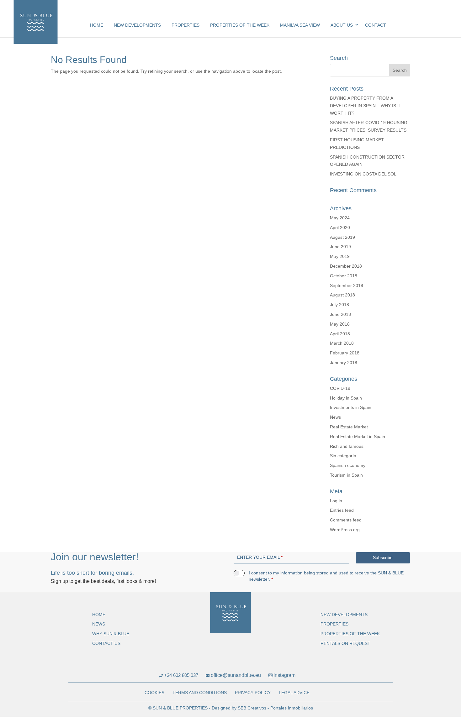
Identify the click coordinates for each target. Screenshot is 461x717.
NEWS (98, 623)
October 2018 (343, 275)
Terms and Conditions (199, 692)
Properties (185, 25)
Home (96, 25)
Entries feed (342, 510)
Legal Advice (294, 692)
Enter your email (260, 557)
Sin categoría (343, 455)
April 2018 (340, 333)
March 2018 (342, 343)
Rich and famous (346, 446)
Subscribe (383, 557)
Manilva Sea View (300, 25)
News (335, 417)
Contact (375, 25)
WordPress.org (345, 529)
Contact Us (106, 643)
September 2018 (346, 285)
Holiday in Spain (346, 397)
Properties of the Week (239, 25)
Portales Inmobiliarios (291, 707)
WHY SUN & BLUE (110, 633)
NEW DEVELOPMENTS (137, 25)
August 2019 (342, 237)
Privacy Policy (253, 692)
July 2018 (339, 304)
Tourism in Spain (346, 475)
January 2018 (343, 362)
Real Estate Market (349, 426)
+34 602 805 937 (180, 675)
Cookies (154, 692)
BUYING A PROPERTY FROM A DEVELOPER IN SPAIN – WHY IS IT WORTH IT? (365, 106)
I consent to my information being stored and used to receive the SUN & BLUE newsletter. (326, 576)
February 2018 (344, 352)
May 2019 (340, 256)
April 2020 (340, 227)
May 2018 (340, 324)
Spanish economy (347, 465)
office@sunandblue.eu (235, 675)
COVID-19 (340, 388)
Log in (336, 500)
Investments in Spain (350, 407)
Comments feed (346, 519)
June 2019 (340, 246)
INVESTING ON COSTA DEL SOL (363, 173)
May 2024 (340, 217)
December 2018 (346, 266)
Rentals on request (345, 643)
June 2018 (340, 314)
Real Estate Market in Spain (357, 436)
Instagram (284, 675)
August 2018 (342, 294)
